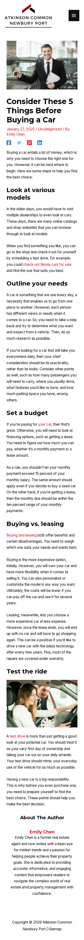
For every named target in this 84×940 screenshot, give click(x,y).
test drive (17, 736)
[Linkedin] (39, 142)
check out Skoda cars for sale (47, 264)
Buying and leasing (22, 535)
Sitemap (55, 929)
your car (44, 424)
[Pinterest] (29, 142)
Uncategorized (50, 129)
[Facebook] (9, 142)
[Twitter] (19, 142)
